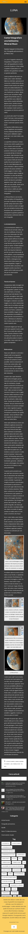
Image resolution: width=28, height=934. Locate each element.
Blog (20, 858)
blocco (14, 858)
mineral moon (16, 763)
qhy (15, 896)
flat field (18, 881)
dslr (24, 870)
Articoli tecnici (5, 820)
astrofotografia (10, 761)
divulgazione (16, 870)
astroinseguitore (6, 847)
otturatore (15, 892)
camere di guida (16, 862)
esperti (4, 873)
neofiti (8, 889)
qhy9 (19, 896)
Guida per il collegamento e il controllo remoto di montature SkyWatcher (15, 783)
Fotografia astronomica (14, 51)
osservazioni (5, 892)
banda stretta (6, 858)
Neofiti (3, 827)
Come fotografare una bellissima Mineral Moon (13, 41)
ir (2, 889)
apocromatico (5, 843)
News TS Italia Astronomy (8, 831)
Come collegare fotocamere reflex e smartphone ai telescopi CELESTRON (15, 790)
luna (11, 763)
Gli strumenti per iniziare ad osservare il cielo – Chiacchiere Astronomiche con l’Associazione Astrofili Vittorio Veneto (15, 808)
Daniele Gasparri (9, 49)
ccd (24, 862)
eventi (10, 873)
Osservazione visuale (7, 835)
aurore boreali (21, 854)
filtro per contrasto (7, 881)
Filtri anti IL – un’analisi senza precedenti (15, 802)
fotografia (7, 763)
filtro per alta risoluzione (9, 877)
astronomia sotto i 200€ (8, 854)
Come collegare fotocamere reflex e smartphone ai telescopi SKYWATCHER (16, 796)
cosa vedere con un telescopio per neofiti (12, 866)
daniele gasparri (19, 761)
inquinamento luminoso (17, 885)
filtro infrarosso (19, 873)
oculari (14, 889)
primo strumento (6, 896)
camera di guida (6, 862)
